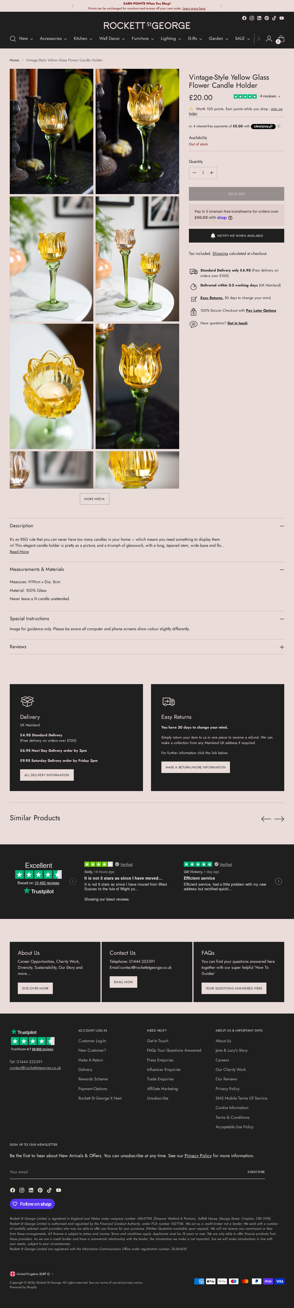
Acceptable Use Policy (235, 1127)
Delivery (85, 1069)
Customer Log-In (92, 1041)
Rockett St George (48, 1282)
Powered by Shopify (23, 1287)
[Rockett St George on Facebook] (244, 18)
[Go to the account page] (269, 38)
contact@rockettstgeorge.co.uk (35, 1068)
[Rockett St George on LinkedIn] (259, 18)
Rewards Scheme (93, 1079)
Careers (222, 1060)
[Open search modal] (13, 38)
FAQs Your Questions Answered (174, 1050)
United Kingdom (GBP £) (33, 1274)
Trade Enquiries (160, 1079)
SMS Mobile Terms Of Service (241, 1098)
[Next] (221, 6)
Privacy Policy (227, 1089)
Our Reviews (226, 1079)
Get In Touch (157, 1041)
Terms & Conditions (232, 1117)
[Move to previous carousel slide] (266, 819)
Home (14, 60)
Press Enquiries (160, 1060)
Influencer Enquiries (164, 1069)
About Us (223, 1041)
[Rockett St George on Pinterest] (266, 18)
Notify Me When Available (240, 235)
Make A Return (90, 1060)
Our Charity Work (231, 1069)
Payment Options (92, 1089)
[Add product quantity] (211, 173)
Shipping (220, 253)
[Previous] (73, 6)
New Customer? (92, 1050)
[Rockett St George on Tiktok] (274, 18)
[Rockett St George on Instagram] (251, 18)
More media (94, 499)
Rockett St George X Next (99, 1098)
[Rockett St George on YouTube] (281, 18)
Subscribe (256, 1172)
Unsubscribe (157, 1098)
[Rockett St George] (147, 25)
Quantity (196, 161)
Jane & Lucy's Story (231, 1050)
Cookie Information (232, 1107)
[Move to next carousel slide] (279, 819)
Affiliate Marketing (162, 1089)
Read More (19, 552)
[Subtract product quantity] (194, 173)
